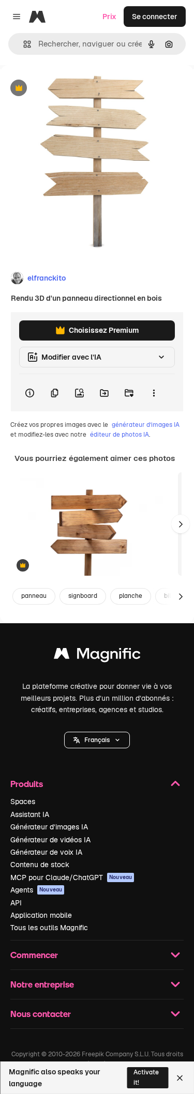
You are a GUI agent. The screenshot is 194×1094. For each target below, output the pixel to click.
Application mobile (41, 915)
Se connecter (154, 16)
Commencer (34, 954)
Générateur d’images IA (49, 826)
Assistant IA (29, 814)
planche (130, 596)
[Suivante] (180, 524)
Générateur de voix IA (46, 852)
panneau (34, 596)
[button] (97, 740)
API (16, 902)
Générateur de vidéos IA (50, 839)
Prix (109, 16)
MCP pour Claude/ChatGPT (71, 877)
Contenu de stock (39, 864)
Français (97, 740)
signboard (82, 596)
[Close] (179, 1078)
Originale (68, 89)
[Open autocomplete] (23, 44)
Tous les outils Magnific (49, 927)
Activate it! (146, 1077)
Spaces (22, 801)
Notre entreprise (42, 984)
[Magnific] (97, 656)
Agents (36, 890)
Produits (26, 783)
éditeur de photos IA (119, 434)
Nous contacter (40, 1013)
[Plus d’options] (153, 392)
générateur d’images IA (146, 425)
